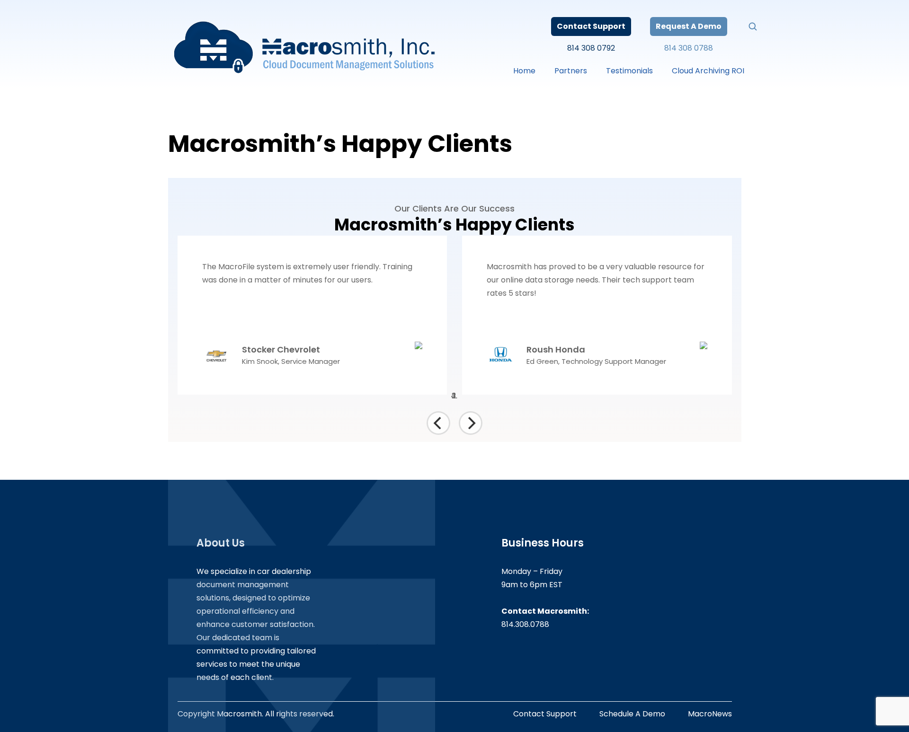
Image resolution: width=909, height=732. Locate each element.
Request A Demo (689, 26)
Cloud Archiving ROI (708, 70)
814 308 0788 (688, 48)
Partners (570, 70)
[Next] (470, 423)
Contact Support (591, 26)
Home (524, 70)
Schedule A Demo (632, 713)
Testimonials (629, 70)
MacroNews (710, 713)
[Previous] (438, 423)
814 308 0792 (591, 48)
